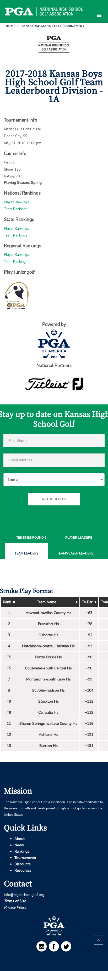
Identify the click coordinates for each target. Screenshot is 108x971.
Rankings (21, 851)
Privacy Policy (15, 907)
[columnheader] (9, 602)
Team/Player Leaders (75, 553)
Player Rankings (16, 202)
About (19, 838)
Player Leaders (78, 538)
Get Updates (54, 499)
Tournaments (25, 857)
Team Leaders (26, 553)
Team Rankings (15, 209)
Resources (22, 870)
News (19, 845)
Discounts (22, 864)
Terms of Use (15, 901)
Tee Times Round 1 (31, 538)
